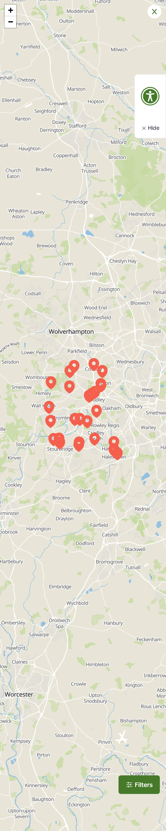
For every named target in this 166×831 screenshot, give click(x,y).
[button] (89, 396)
